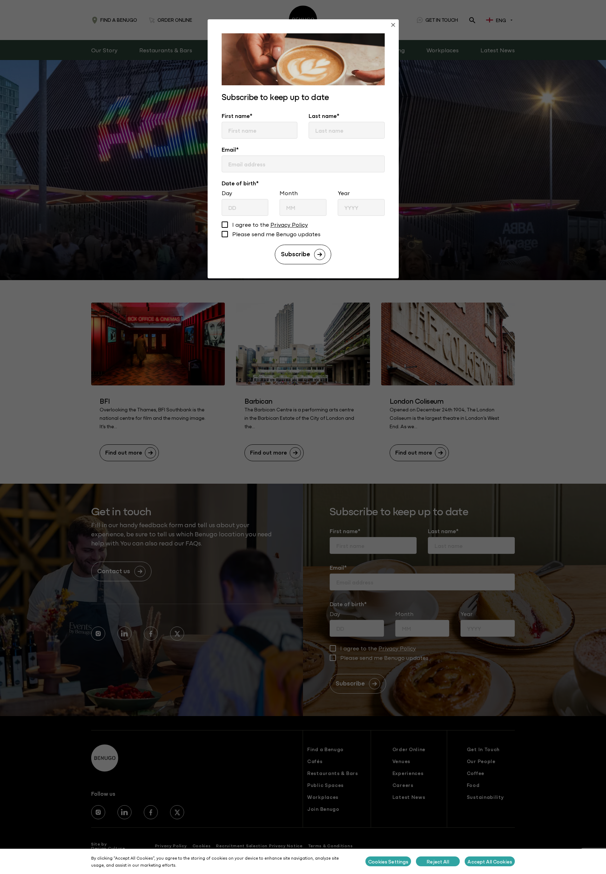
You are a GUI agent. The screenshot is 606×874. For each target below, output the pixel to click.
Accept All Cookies (489, 861)
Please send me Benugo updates (276, 234)
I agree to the (270, 224)
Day (227, 193)
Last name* (324, 115)
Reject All (438, 861)
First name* (237, 115)
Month (289, 193)
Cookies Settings (388, 861)
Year (344, 193)
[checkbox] (225, 225)
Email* (230, 149)
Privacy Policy (289, 224)
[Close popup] (393, 25)
